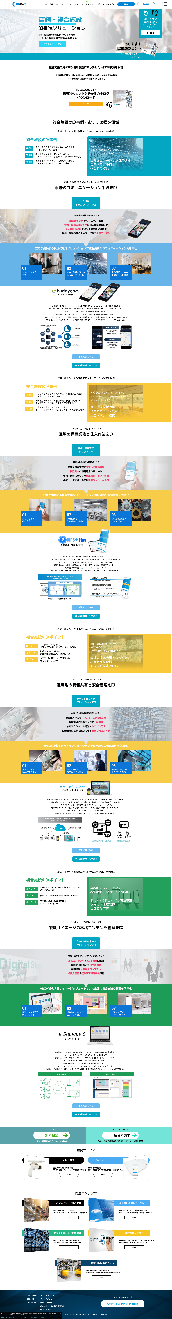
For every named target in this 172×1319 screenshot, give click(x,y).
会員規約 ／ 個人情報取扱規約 (52, 1306)
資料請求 (146, 4)
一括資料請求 (120, 1135)
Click (150, 32)
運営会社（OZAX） (47, 1310)
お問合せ (126, 4)
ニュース (59, 4)
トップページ (32, 1295)
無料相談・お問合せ (52, 44)
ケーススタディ (109, 4)
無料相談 (51, 1135)
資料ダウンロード (93, 4)
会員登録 (30, 1299)
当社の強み (49, 4)
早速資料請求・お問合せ (86, 365)
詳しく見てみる (86, 357)
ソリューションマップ (74, 4)
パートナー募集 (46, 1302)
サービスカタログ (86, 104)
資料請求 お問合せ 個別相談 (123, 1304)
